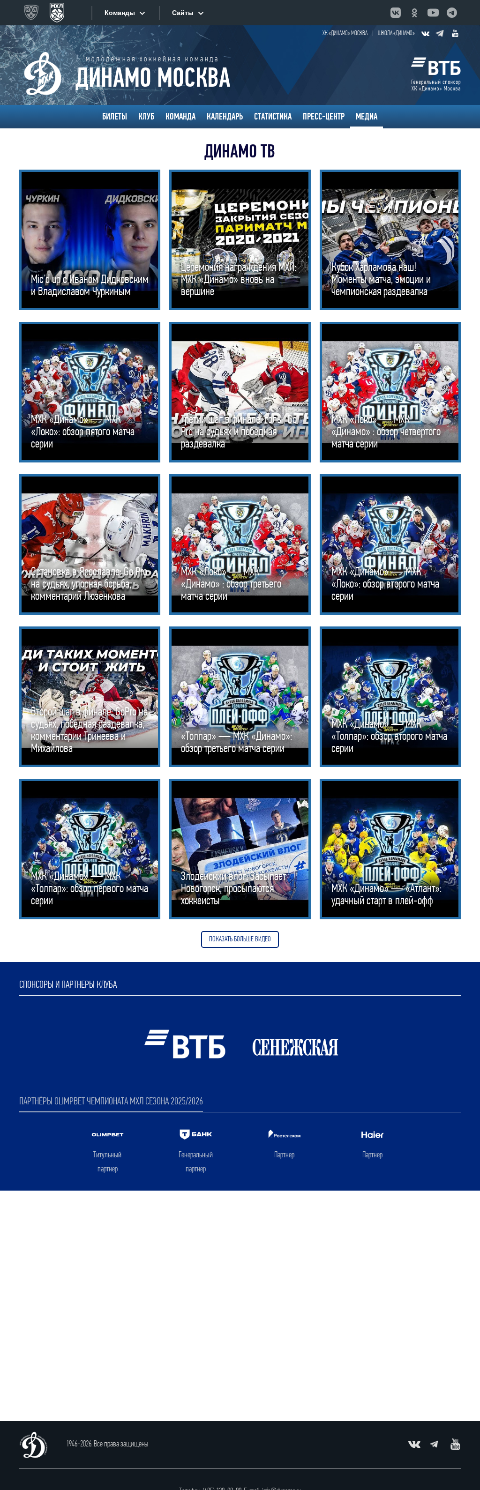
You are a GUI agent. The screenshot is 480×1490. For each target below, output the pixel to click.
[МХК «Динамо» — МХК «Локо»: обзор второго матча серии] (390, 544)
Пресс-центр (324, 116)
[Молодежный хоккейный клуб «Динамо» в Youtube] (455, 33)
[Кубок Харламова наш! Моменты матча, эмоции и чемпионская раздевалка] (390, 240)
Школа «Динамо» (396, 33)
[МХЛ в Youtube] (433, 12)
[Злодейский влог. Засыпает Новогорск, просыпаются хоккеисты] (240, 849)
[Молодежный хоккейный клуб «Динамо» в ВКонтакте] (425, 33)
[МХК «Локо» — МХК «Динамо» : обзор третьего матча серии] (240, 544)
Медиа (366, 116)
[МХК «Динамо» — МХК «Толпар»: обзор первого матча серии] (90, 849)
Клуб (146, 116)
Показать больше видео (240, 939)
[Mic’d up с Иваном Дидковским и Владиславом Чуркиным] (90, 240)
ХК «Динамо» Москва (345, 33)
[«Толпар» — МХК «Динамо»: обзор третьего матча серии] (240, 697)
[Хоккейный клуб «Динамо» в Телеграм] (440, 33)
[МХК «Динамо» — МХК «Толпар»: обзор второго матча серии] (390, 697)
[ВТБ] (436, 73)
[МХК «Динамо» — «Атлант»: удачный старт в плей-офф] (390, 849)
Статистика (273, 116)
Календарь (225, 116)
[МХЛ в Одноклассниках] (414, 12)
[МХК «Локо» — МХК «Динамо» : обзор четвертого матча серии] (390, 392)
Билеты (114, 116)
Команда (180, 116)
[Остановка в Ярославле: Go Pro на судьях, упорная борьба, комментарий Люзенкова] (90, 544)
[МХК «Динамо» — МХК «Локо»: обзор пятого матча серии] (90, 392)
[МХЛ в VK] (395, 12)
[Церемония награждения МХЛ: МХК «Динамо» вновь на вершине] (240, 240)
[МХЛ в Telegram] (451, 12)
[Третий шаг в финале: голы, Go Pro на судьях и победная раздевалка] (240, 392)
